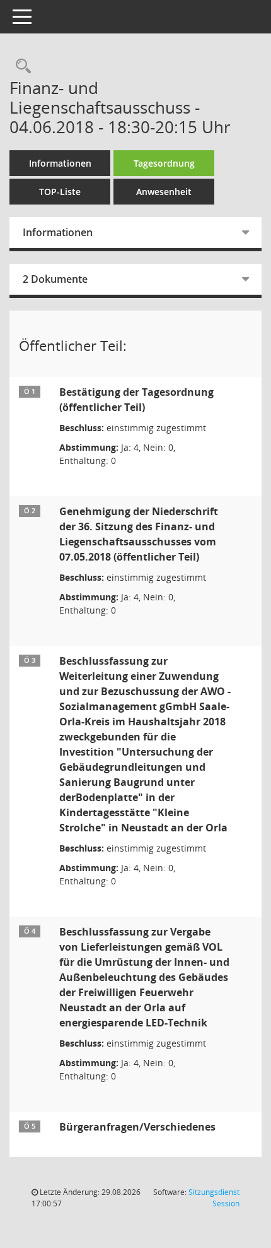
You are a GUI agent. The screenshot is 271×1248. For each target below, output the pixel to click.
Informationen (60, 163)
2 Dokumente (55, 279)
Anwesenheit (164, 192)
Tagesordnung (164, 163)
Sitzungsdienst (213, 1198)
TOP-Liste (60, 192)
